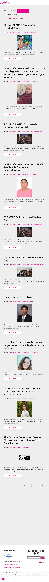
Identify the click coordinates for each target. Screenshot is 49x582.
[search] (42, 557)
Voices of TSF (34, 32)
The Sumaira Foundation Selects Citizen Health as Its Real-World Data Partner (22, 440)
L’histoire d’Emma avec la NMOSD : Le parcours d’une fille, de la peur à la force (24, 345)
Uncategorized (25, 447)
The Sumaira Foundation (15, 32)
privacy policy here (10, 576)
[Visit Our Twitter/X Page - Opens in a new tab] (33, 551)
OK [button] (3, 579)
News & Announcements (38, 131)
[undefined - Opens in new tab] (4, 555)
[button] (47, 2)
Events (30, 131)
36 (32, 485)
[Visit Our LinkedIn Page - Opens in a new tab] (43, 551)
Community (25, 131)
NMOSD (24, 32)
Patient (28, 32)
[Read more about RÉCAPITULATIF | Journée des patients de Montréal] (24, 139)
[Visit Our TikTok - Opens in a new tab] (34, 553)
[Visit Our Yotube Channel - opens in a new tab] (36, 551)
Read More (12, 58)
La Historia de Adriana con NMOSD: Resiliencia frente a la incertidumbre (24, 167)
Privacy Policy (18, 567)
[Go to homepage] (6, 2)
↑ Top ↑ (41, 562)
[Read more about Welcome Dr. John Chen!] (24, 313)
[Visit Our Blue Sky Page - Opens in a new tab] (38, 553)
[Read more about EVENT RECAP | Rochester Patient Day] (24, 272)
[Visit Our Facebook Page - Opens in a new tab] (29, 551)
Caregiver (24, 352)
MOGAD (24, 81)
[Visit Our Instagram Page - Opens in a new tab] (40, 551)
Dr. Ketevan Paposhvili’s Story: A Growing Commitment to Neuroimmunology (22, 391)
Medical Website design (9, 564)
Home (5, 14)
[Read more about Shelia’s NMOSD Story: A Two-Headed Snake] (24, 42)
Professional (25, 398)
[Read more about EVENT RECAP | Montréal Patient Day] (24, 232)
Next (43, 485)
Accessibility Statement (9, 567)
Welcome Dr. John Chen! (18, 297)
